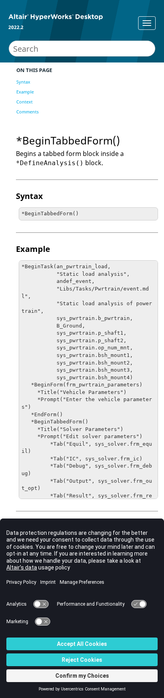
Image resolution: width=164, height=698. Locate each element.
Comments (27, 112)
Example (25, 92)
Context (24, 102)
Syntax (23, 82)
